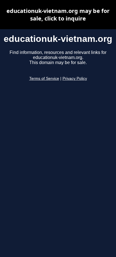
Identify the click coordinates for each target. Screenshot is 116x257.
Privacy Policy (75, 78)
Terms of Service (44, 78)
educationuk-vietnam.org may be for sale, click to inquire (58, 14)
